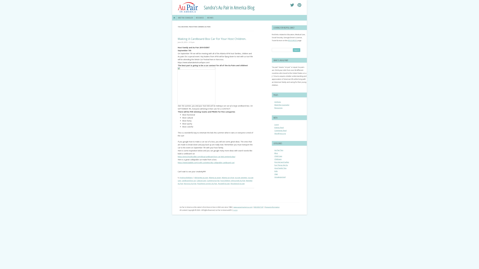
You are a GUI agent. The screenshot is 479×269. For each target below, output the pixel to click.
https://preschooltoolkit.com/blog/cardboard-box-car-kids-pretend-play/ (206, 156)
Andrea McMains (186, 177)
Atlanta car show (228, 177)
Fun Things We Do (281, 165)
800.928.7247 (258, 207)
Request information (272, 207)
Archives (210, 17)
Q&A (276, 174)
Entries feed (279, 127)
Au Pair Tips (278, 150)
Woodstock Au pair (238, 183)
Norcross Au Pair (190, 183)
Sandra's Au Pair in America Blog (229, 7)
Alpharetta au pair (201, 177)
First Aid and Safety (281, 162)
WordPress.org (280, 133)
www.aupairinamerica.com (243, 207)
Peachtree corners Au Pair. (207, 183)
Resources (200, 17)
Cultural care (201, 180)
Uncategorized (280, 177)
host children (225, 180)
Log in (276, 124)
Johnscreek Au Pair (238, 180)
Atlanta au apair (215, 177)
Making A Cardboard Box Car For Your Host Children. (212, 39)
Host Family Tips (280, 168)
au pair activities (241, 177)
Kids (276, 171)
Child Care (278, 156)
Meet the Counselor (185, 17)
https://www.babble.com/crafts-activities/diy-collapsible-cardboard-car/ (206, 162)
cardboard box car (189, 180)
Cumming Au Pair (213, 180)
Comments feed (280, 130)
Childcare (278, 159)
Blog (276, 153)
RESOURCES (292, 40)
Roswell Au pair (224, 183)
